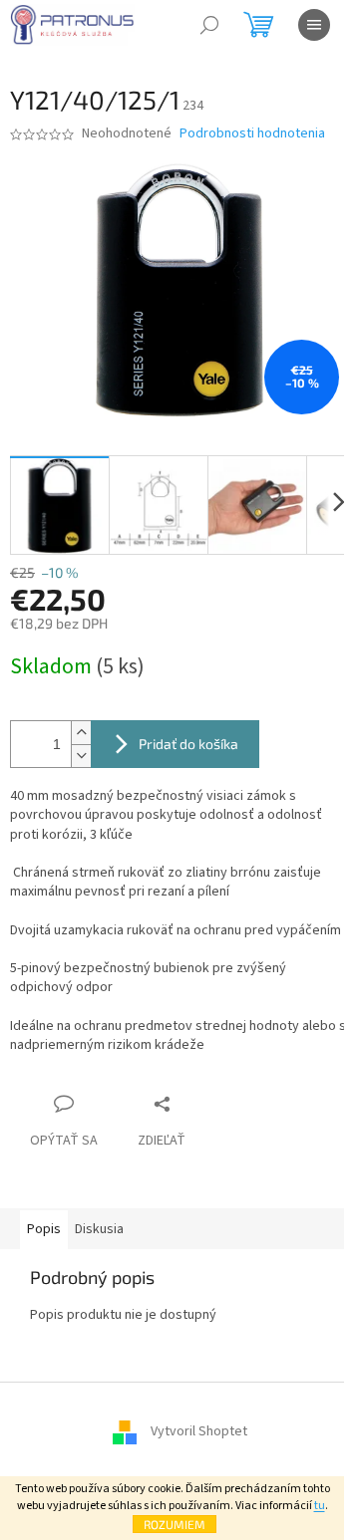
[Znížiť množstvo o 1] (81, 755)
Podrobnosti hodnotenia (252, 134)
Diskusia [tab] (99, 1229)
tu (319, 1505)
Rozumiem (174, 1524)
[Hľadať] (209, 25)
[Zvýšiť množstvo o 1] (81, 732)
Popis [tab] (44, 1229)
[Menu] (314, 25)
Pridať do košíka (188, 743)
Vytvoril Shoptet (199, 1432)
